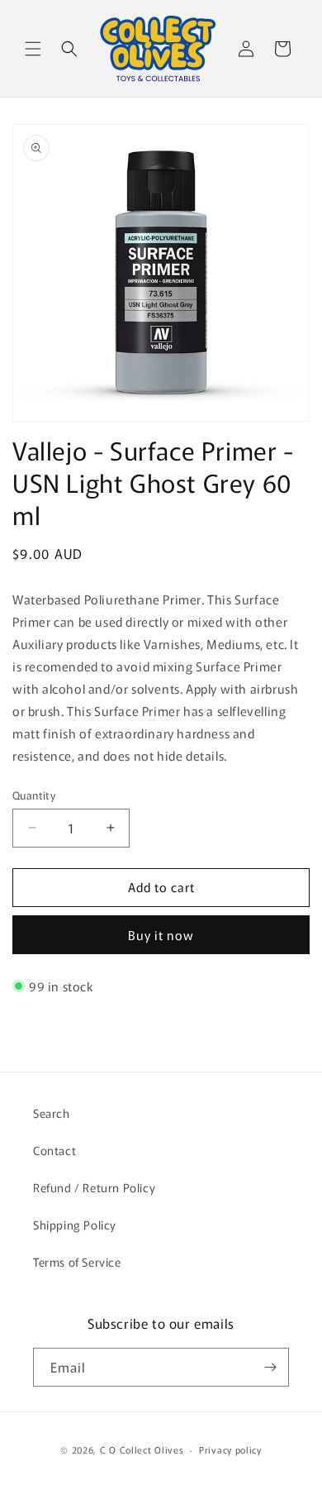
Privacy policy (230, 1449)
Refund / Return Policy (94, 1187)
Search (51, 1113)
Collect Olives (152, 1449)
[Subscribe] (270, 1367)
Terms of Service (77, 1261)
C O (110, 1449)
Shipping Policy (74, 1224)
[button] (33, 49)
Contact (54, 1150)
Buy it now (161, 934)
